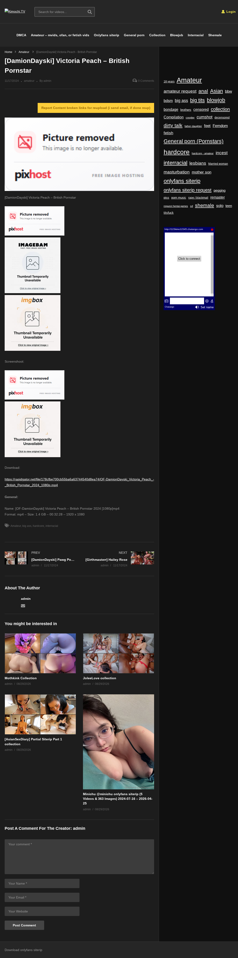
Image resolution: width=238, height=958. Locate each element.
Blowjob (176, 35)
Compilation (174, 117)
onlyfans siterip (182, 181)
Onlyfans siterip (106, 35)
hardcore (38, 526)
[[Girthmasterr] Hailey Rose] (119, 559)
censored (201, 110)
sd (191, 206)
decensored (222, 117)
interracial (52, 526)
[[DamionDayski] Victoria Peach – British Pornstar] (40, 653)
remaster (217, 197)
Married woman (218, 163)
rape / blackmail (198, 197)
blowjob (216, 100)
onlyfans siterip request (188, 190)
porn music (178, 197)
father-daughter (193, 126)
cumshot (204, 117)
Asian (216, 91)
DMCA (21, 35)
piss (166, 197)
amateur (29, 80)
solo (219, 205)
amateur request (180, 91)
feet (207, 126)
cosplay (190, 117)
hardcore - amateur (203, 153)
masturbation (177, 171)
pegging (219, 190)
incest (222, 152)
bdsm (168, 100)
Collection (157, 35)
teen (228, 206)
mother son (201, 172)
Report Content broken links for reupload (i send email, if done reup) (95, 108)
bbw (228, 91)
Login (230, 11)
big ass (26, 526)
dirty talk (173, 125)
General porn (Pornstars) (194, 141)
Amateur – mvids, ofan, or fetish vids (60, 35)
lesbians (197, 163)
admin (26, 598)
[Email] (23, 605)
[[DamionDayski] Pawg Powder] (40, 559)
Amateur (15, 526)
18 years (169, 81)
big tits (197, 100)
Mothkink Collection (21, 678)
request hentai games (176, 206)
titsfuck (169, 212)
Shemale (215, 35)
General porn (134, 35)
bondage (171, 110)
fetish (168, 133)
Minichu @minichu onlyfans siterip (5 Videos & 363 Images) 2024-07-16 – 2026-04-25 (117, 798)
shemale (204, 205)
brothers (185, 110)
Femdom (220, 125)
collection (220, 109)
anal (203, 91)
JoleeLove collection (99, 678)
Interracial (196, 35)
